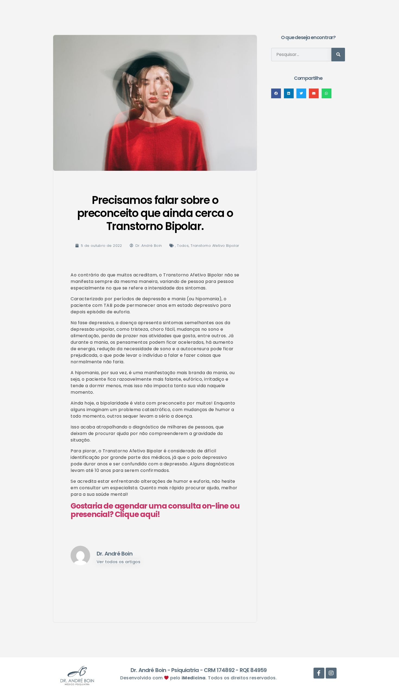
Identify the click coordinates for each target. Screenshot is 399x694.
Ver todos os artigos (118, 562)
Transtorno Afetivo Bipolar (215, 245)
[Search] (338, 54)
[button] (276, 93)
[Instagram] (331, 673)
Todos (183, 245)
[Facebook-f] (319, 673)
